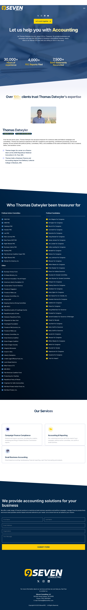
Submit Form (43, 547)
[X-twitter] (38, 15)
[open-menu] (84, 8)
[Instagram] (41, 15)
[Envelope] (48, 15)
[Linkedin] (44, 15)
